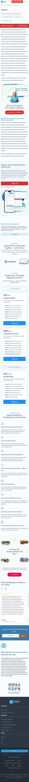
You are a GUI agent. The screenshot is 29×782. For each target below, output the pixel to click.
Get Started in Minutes (14, 112)
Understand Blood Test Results (8, 724)
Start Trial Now (23, 25)
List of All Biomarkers (6, 722)
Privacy (6, 765)
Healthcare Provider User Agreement (13, 763)
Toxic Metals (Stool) (7, 16)
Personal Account (5, 710)
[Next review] (5, 588)
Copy (23, 636)
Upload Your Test (17, 1)
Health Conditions (5, 730)
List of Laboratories (5, 727)
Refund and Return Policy (14, 768)
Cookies (19, 765)
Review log (14, 234)
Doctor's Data (18, 16)
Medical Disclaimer (10, 760)
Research (3, 5)
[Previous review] (2, 588)
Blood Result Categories (7, 719)
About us (3, 737)
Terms (19, 760)
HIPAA (13, 765)
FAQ (2, 739)
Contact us (14, 751)
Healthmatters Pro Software (8, 712)
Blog (2, 742)
